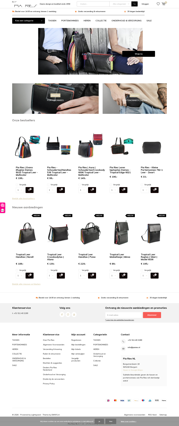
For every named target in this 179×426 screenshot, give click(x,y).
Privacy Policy (49, 383)
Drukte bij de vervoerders (53, 379)
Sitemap (163, 415)
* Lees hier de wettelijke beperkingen (119, 320)
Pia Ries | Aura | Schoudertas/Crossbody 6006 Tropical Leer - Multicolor (91, 171)
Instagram (68, 314)
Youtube (74, 314)
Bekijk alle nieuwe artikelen (26, 284)
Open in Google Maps (133, 370)
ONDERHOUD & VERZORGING (127, 20)
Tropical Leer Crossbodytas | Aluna (55, 257)
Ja (99, 421)
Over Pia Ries (48, 340)
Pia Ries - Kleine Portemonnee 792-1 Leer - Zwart (152, 170)
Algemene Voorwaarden (53, 344)
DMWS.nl (55, 415)
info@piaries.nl (134, 347)
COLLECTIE (101, 20)
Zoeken (134, 4)
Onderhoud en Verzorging (54, 374)
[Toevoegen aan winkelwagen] (30, 190)
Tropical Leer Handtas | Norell (24, 255)
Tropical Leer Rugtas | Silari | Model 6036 (149, 257)
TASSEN (52, 20)
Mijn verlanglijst (77, 354)
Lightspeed (36, 415)
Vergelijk (22, 185)
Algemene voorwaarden (134, 415)
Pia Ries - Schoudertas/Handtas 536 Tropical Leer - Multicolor (59, 171)
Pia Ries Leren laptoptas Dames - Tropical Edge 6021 (120, 170)
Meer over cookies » (128, 421)
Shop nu (139, 54)
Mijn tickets (76, 349)
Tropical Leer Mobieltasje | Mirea (120, 255)
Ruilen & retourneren (52, 354)
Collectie (97, 361)
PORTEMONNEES (70, 20)
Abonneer (152, 315)
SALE (149, 20)
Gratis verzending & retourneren (91, 11)
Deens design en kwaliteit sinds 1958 (55, 4)
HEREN (87, 20)
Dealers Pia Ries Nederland (50, 368)
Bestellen (47, 358)
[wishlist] (158, 4)
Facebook (61, 314)
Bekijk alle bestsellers (23, 198)
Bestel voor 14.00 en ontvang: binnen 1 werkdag (35, 11)
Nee (110, 421)
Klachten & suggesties (52, 363)
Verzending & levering (52, 349)
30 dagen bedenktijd (136, 11)
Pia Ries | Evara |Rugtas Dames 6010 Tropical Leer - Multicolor (27, 171)
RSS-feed (152, 415)
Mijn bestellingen (78, 344)
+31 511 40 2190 (135, 340)
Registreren (76, 340)
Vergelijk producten (75, 359)
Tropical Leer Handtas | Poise (87, 255)
